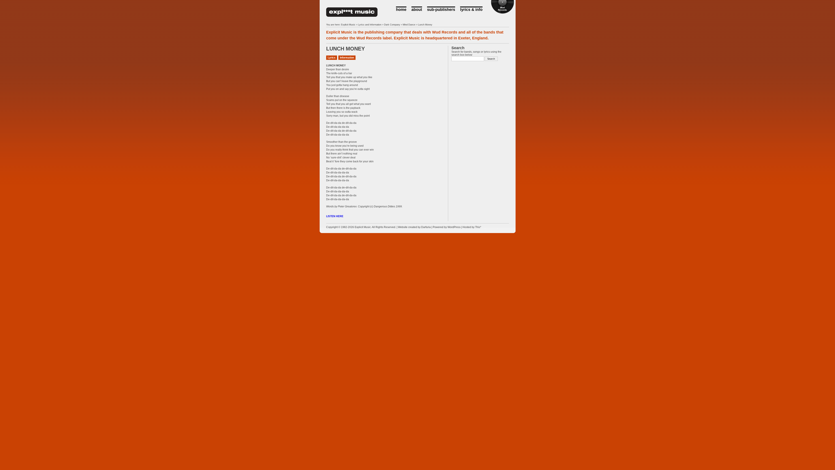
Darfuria (426, 227)
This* (478, 227)
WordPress (454, 227)
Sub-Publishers (441, 9)
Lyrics (332, 57)
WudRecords (502, 8)
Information (347, 57)
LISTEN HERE (334, 216)
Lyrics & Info (471, 9)
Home (401, 9)
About (416, 9)
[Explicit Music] (351, 15)
